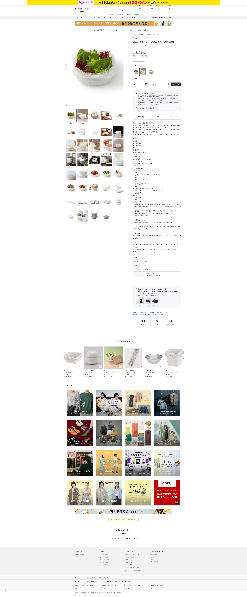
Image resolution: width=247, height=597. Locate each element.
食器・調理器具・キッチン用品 (104, 30)
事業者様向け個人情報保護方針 (98, 592)
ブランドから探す (104, 554)
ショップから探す (104, 557)
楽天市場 (168, 6)
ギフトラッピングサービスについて (147, 296)
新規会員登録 (153, 554)
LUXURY (77, 557)
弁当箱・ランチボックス (119, 30)
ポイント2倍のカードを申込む (133, 585)
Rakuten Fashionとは (130, 557)
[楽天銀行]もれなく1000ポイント (145, 6)
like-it (136, 38)
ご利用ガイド (128, 559)
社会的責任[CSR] (111, 592)
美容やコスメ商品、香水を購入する (110, 585)
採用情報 (119, 592)
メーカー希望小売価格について (159, 314)
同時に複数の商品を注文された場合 (141, 314)
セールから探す (104, 562)
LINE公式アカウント (155, 562)
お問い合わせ (128, 562)
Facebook (152, 557)
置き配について (151, 312)
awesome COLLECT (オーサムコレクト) (85, 30)
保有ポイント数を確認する (157, 585)
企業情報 (77, 592)
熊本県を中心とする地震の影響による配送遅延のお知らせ (123, 14)
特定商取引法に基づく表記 (132, 567)
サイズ (157, 117)
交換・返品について (162, 312)
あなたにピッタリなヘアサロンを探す (84, 585)
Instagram (152, 559)
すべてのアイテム (104, 565)
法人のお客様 (128, 565)
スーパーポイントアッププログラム (134, 554)
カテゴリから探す (104, 559)
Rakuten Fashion (70, 30)
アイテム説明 (141, 117)
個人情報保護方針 (85, 592)
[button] (95, 68)
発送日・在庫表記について (139, 312)
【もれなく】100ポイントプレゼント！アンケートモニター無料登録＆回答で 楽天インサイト (109, 581)
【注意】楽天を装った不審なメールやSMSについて (123, 519)
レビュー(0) (173, 117)
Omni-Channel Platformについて (133, 570)
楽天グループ (159, 6)
